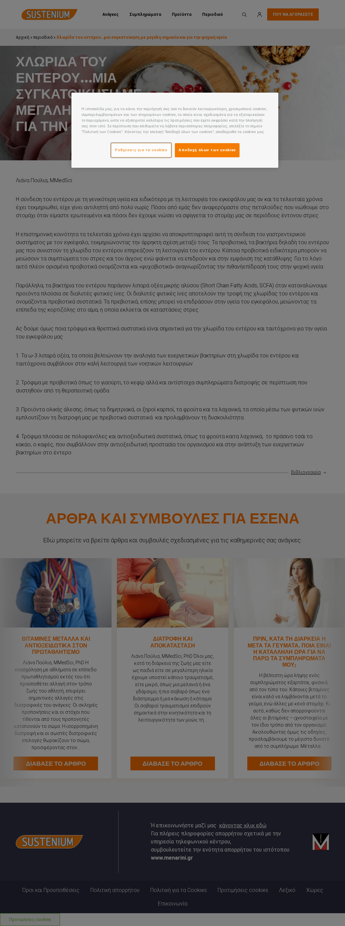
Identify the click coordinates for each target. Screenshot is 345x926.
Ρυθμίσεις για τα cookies (141, 150)
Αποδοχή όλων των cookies (207, 150)
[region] (174, 130)
